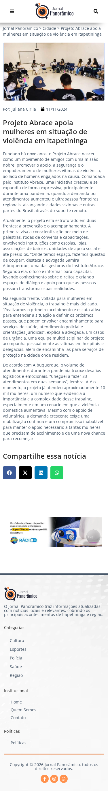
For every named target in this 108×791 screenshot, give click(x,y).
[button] (9, 472)
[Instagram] (54, 779)
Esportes (18, 649)
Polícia (16, 658)
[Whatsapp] (64, 779)
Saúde (16, 666)
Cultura (17, 640)
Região (16, 675)
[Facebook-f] (45, 779)
